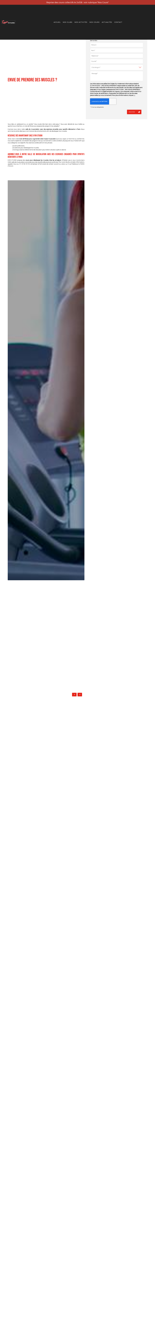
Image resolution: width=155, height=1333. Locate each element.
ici (134, 95)
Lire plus (20, 697)
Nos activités (81, 22)
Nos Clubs (67, 22)
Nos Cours (95, 22)
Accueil (57, 22)
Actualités (107, 22)
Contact (118, 22)
